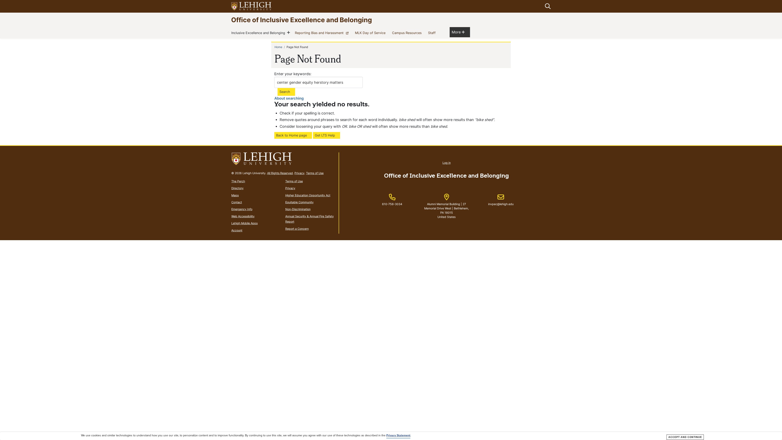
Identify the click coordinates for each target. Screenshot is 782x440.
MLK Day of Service (371, 32)
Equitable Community (299, 202)
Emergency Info (241, 209)
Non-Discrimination (298, 209)
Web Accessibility (243, 216)
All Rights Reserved (280, 173)
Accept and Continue (685, 437)
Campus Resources (407, 32)
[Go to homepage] (283, 158)
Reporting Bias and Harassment (322, 32)
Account (236, 230)
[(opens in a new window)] (251, 6)
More (458, 32)
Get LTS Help (325, 135)
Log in (447, 163)
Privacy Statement (398, 435)
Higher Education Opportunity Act (307, 195)
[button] (547, 6)
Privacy (299, 173)
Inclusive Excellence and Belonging (259, 32)
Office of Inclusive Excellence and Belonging (301, 19)
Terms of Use (315, 173)
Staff (432, 32)
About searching (289, 98)
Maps (235, 195)
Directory (237, 188)
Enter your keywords (292, 73)
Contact (236, 202)
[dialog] (391, 436)
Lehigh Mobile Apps (244, 223)
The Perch (238, 181)
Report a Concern (297, 229)
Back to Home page (291, 135)
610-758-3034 (392, 204)
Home (278, 47)
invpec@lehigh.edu (501, 200)
